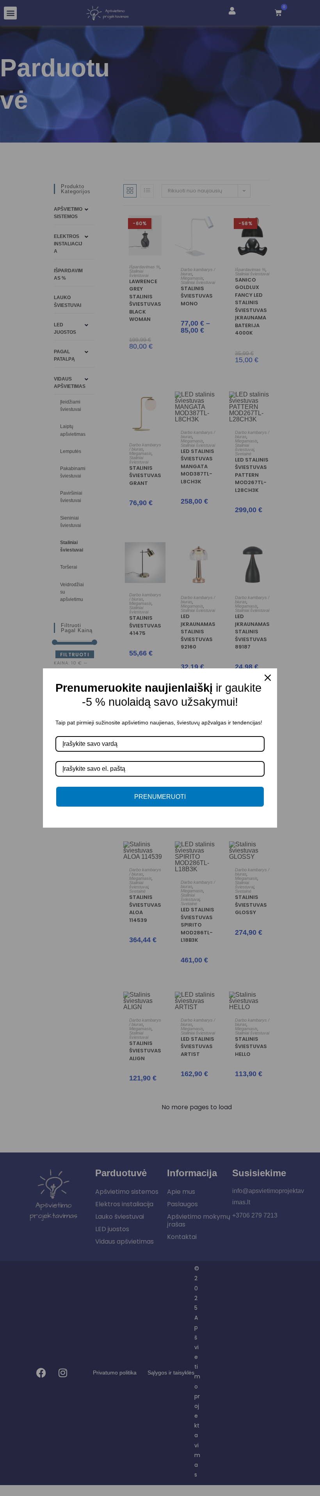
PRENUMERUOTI (160, 796)
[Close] (267, 677)
